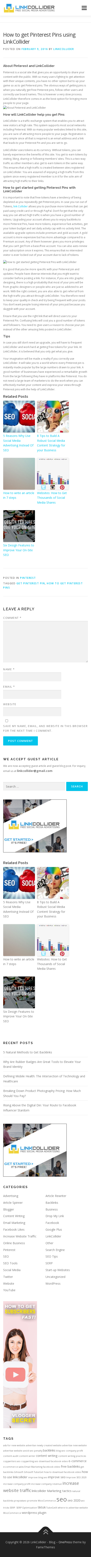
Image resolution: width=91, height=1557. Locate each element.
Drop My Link (55, 1216)
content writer (27, 1455)
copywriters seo (12, 1461)
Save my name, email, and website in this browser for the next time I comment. (45, 728)
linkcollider (39, 1491)
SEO (6, 1256)
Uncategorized (55, 1277)
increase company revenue (46, 1483)
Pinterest (28, 578)
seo (62, 1499)
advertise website (12, 1450)
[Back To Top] (45, 1532)
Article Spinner (13, 1203)
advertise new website (74, 1445)
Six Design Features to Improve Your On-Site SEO (18, 550)
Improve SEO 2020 (76, 1477)
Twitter (8, 1277)
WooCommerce (12, 1512)
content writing (47, 1455)
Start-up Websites (58, 1270)
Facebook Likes (14, 1229)
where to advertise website (73, 1507)
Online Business (14, 1243)
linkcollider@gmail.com (34, 771)
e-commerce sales (13, 1466)
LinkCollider (63, 49)
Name (9, 669)
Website (10, 704)
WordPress (53, 1283)
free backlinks (70, 1466)
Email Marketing (14, 1223)
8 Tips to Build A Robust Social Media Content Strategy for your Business (51, 443)
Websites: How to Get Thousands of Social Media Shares (52, 497)
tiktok (42, 1507)
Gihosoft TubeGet (33, 1472)
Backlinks (52, 1203)
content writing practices (72, 1455)
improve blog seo (37, 1477)
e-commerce (78, 1461)
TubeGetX (51, 1507)
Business (52, 1209)
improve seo (57, 1477)
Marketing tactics (59, 1491)
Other (49, 1243)
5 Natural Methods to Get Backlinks (27, 1052)
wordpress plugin (34, 1512)
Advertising (10, 1196)
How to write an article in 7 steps (18, 495)
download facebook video (53, 1461)
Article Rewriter (56, 1196)
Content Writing (14, 1216)
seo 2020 (74, 1500)
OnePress (65, 1542)
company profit (74, 1450)
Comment (12, 618)
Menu (83, 8)
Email (9, 686)
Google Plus (54, 1229)
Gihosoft (18, 1472)
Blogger (8, 1209)
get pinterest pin (31, 583)
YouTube (9, 1290)
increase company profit (16, 1483)
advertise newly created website (44, 1445)
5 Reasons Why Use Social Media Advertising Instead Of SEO (18, 443)
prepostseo (20, 1500)
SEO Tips (52, 1256)
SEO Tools (10, 1263)
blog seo (60, 1450)
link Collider (20, 206)
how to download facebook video (62, 1472)
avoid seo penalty (32, 1450)
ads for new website (14, 1445)
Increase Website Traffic (19, 1236)
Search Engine (55, 1250)
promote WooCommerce (41, 1500)
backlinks (49, 1450)
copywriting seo (29, 1461)
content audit (10, 1455)
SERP (49, 1263)
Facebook (52, 1223)
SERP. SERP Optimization (23, 1507)
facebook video (51, 1466)
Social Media (12, 1270)
